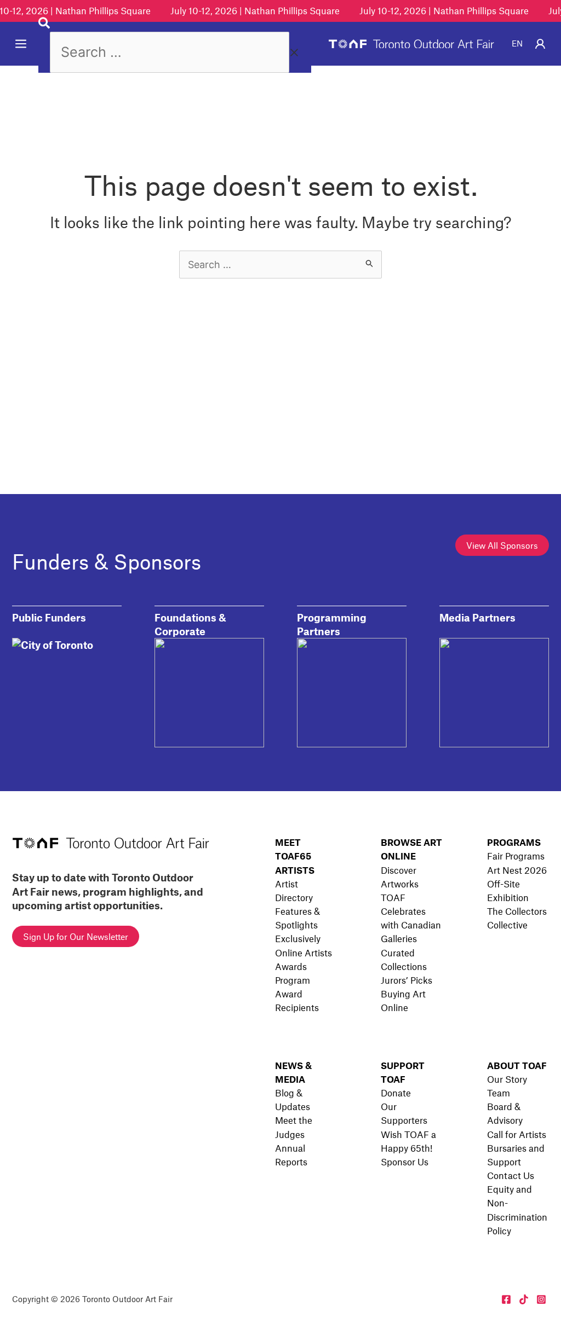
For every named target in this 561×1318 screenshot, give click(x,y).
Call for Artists (516, 1134)
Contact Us (510, 1175)
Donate (396, 1092)
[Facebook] (506, 1299)
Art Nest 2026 (517, 869)
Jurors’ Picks (406, 979)
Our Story (507, 1078)
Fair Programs (516, 855)
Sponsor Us (404, 1161)
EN (517, 43)
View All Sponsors (502, 545)
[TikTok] (523, 1299)
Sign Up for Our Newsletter (75, 936)
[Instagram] (541, 1299)
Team (498, 1092)
